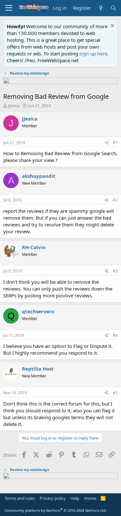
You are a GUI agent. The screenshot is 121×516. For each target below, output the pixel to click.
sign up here (93, 53)
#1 (115, 142)
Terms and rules (20, 498)
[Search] (113, 8)
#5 (115, 393)
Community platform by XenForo (56, 510)
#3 (115, 271)
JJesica (14, 106)
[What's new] (100, 8)
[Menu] (8, 8)
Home (90, 498)
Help (74, 498)
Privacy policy (53, 498)
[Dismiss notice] (111, 26)
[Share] (107, 143)
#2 (115, 200)
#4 (115, 335)
